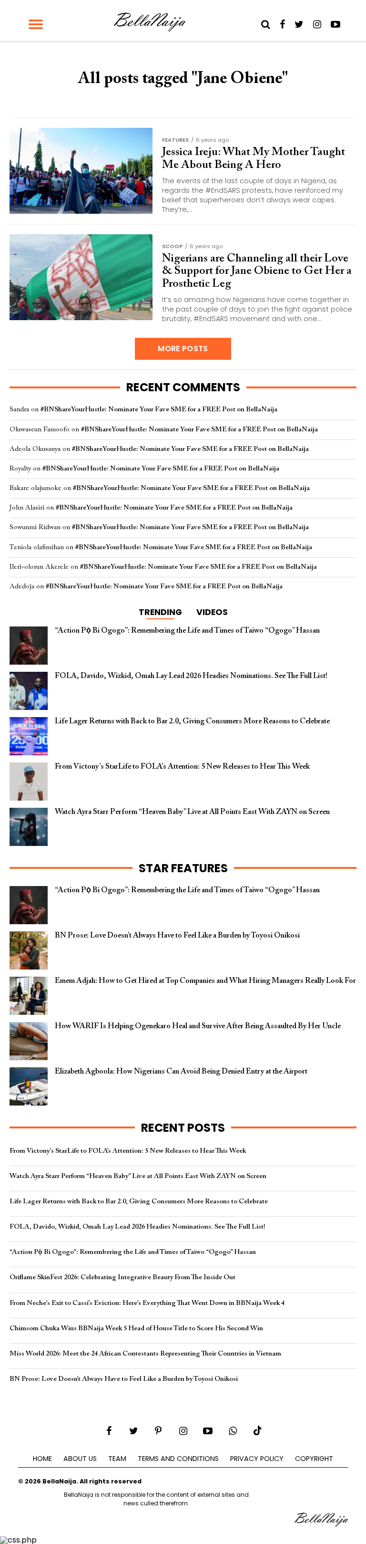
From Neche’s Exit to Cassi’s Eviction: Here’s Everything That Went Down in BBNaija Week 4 (147, 1303)
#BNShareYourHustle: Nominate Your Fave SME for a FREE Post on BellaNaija (159, 409)
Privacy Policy (257, 1458)
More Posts (183, 348)
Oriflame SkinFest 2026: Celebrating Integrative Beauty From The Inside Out (122, 1277)
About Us (80, 1458)
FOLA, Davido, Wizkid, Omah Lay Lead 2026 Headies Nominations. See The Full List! (137, 1227)
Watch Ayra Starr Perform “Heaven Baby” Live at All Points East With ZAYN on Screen (138, 1176)
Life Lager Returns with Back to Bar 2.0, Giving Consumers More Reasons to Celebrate (139, 1201)
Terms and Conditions (178, 1458)
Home (42, 1458)
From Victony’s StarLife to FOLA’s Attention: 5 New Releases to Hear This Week (128, 1151)
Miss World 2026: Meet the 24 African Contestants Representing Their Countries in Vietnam (145, 1353)
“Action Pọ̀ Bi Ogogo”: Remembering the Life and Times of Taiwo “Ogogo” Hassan (133, 1252)
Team (117, 1458)
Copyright (314, 1458)
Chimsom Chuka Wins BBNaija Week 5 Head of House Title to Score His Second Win (136, 1328)
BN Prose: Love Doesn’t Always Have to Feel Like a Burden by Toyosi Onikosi (124, 1379)
